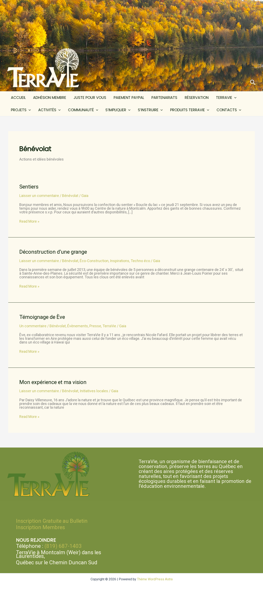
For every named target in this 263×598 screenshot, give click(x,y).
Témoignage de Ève (42, 317)
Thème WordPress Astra (155, 579)
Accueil (18, 97)
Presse (95, 326)
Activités (47, 109)
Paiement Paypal (129, 97)
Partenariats (164, 97)
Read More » (29, 221)
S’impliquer (115, 109)
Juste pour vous (90, 97)
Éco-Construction (94, 261)
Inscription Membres (40, 527)
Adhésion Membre (49, 97)
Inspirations (119, 261)
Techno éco (140, 261)
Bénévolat (70, 195)
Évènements (77, 326)
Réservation (197, 97)
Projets (19, 109)
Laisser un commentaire (39, 195)
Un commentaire (32, 326)
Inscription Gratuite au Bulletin (52, 521)
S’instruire (148, 109)
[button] (253, 83)
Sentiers (28, 187)
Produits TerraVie (187, 109)
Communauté (81, 109)
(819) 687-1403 (63, 546)
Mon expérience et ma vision (53, 382)
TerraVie (224, 97)
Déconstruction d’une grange (53, 252)
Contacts (227, 109)
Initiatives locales (94, 391)
